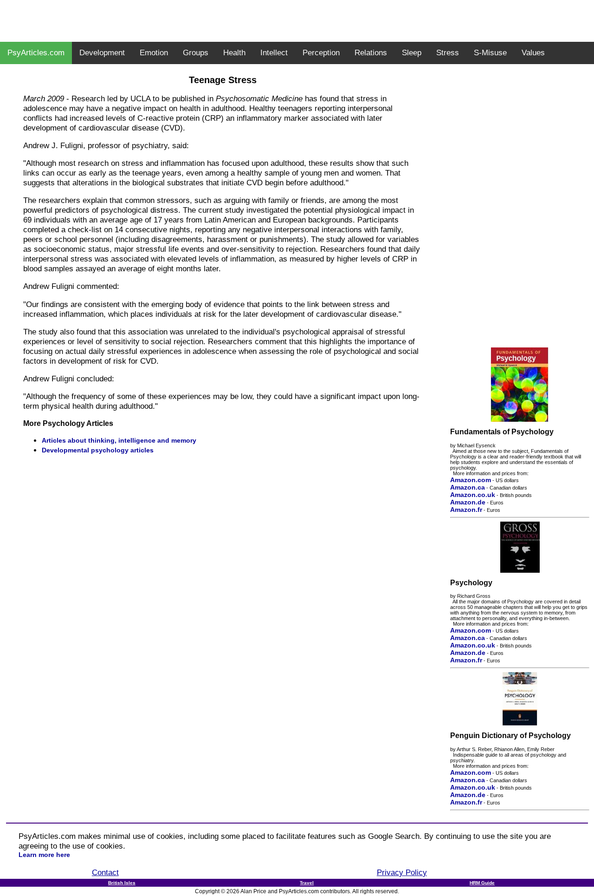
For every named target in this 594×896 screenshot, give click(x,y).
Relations (371, 52)
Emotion (154, 52)
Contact (105, 872)
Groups (195, 52)
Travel (307, 882)
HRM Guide (482, 882)
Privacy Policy (402, 872)
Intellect (274, 52)
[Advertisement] (297, 21)
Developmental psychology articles (98, 450)
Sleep (411, 52)
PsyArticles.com (36, 52)
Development (102, 52)
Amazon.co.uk (472, 494)
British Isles (122, 882)
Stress (447, 52)
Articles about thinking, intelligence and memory (119, 440)
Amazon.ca (467, 487)
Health (234, 52)
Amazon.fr (466, 509)
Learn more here (44, 854)
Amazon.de (467, 502)
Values (533, 52)
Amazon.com (470, 480)
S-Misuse (490, 52)
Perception (321, 52)
